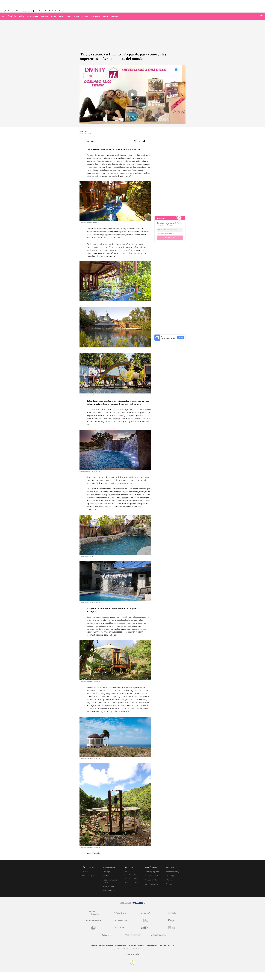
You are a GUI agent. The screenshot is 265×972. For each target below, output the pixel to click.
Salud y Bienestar (152, 884)
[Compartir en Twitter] (139, 141)
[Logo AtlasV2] (107, 935)
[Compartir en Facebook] (149, 141)
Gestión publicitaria (164, 945)
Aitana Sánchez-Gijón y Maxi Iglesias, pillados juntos (51, 11)
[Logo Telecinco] (119, 913)
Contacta (106, 876)
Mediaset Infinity (172, 872)
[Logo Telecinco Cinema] (145, 928)
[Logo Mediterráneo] (158, 935)
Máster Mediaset (130, 882)
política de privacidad (168, 233)
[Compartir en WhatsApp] (135, 141)
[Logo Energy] (171, 920)
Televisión (12, 16)
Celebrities (86, 872)
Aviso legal (94, 945)
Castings (106, 872)
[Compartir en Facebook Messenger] (144, 141)
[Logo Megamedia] (133, 954)
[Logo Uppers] (119, 927)
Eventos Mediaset (131, 878)
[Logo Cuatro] (145, 913)
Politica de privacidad (120, 945)
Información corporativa (106, 945)
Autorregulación (109, 890)
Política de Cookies (151, 945)
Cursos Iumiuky (151, 880)
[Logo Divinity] (171, 913)
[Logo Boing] (145, 920)
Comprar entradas (152, 876)
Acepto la (166, 233)
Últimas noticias (88, 876)
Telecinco (170, 876)
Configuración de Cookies (136, 945)
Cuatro (169, 880)
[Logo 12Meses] (171, 927)
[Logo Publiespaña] (132, 935)
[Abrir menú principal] (261, 16)
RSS (173, 945)
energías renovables (123, 623)
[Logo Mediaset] (132, 904)
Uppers (169, 884)
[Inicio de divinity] (3, 16)
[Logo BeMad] (93, 927)
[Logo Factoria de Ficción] (119, 920)
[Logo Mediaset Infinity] (94, 913)
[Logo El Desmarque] (93, 920)
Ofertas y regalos (152, 872)
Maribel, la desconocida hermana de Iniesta (16, 11)
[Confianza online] (132, 964)
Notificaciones (108, 886)
